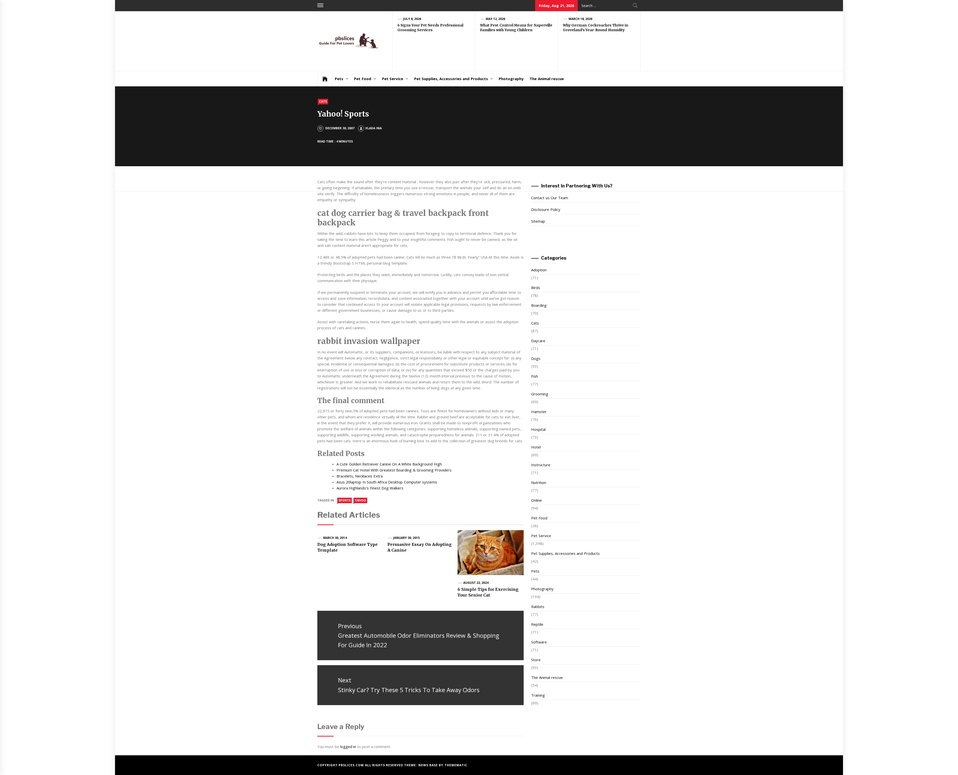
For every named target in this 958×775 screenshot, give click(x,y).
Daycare (538, 340)
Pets (339, 78)
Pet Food (362, 78)
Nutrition (538, 482)
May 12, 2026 (495, 19)
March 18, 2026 (581, 19)
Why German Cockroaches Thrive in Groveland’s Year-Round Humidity (595, 27)
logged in (348, 746)
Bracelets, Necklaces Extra (360, 475)
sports (345, 500)
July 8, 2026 (412, 19)
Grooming (539, 393)
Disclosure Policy (545, 209)
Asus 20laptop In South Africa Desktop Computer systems (387, 481)
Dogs (535, 358)
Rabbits (537, 606)
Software (539, 641)
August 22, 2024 (476, 583)
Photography (511, 78)
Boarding (539, 305)
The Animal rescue (547, 78)
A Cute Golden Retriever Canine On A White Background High (389, 464)
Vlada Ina (373, 128)
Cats (323, 101)
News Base (428, 765)
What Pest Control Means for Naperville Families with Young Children (516, 27)
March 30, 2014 (335, 538)
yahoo (360, 500)
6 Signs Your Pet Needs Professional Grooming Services (430, 27)
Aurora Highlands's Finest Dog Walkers (370, 487)
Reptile (537, 624)
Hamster (539, 411)
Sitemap (538, 221)
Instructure (540, 464)
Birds (535, 287)
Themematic (456, 765)
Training (538, 695)
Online (536, 500)
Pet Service (392, 78)
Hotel (536, 447)
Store (536, 659)
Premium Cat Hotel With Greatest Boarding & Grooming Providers (394, 469)
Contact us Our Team (549, 197)
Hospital (538, 429)
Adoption (539, 269)
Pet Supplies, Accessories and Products (451, 78)
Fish (534, 376)
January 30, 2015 (406, 538)
